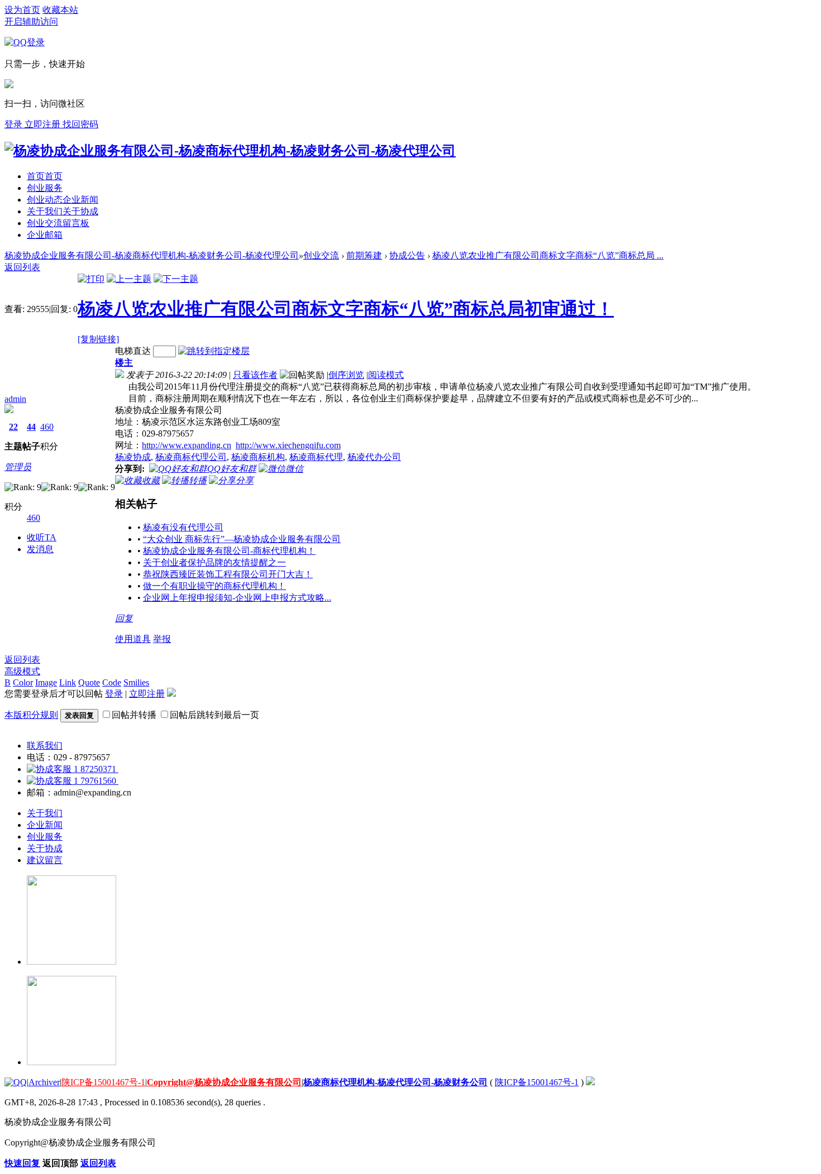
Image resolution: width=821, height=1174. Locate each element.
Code (111, 682)
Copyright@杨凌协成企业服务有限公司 (224, 1082)
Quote (89, 682)
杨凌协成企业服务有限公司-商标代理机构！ (229, 550)
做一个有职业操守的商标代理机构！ (214, 586)
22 (13, 427)
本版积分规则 (31, 715)
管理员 (17, 467)
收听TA (41, 537)
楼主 (124, 362)
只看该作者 (255, 375)
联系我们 (45, 745)
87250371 (98, 769)
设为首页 (22, 10)
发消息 (40, 549)
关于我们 (62, 211)
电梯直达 (133, 351)
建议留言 (45, 860)
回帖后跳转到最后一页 (214, 715)
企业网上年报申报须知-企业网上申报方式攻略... (237, 597)
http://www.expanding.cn (186, 445)
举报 (162, 639)
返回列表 (22, 659)
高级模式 (22, 671)
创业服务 (45, 188)
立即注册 (44, 124)
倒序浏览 (346, 375)
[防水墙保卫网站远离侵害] (590, 1082)
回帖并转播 (134, 715)
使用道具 (133, 639)
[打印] (91, 279)
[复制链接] (98, 339)
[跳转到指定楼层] (214, 351)
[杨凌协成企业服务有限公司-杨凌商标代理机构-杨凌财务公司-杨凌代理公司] (230, 150)
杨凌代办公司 (374, 457)
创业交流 (58, 223)
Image (46, 682)
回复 (124, 618)
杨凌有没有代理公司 (183, 527)
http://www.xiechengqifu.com (288, 445)
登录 (114, 693)
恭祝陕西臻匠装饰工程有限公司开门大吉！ (228, 574)
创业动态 (62, 199)
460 (47, 427)
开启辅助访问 (31, 21)
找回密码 (80, 124)
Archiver (44, 1082)
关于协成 (45, 848)
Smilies (136, 682)
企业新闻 (45, 825)
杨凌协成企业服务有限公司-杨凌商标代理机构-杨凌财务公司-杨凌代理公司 (151, 255)
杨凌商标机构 (258, 457)
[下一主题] (176, 279)
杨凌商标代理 (316, 457)
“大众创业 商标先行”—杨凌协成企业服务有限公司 (242, 539)
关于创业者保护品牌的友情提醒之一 (214, 562)
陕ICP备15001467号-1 (103, 1082)
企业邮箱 (45, 234)
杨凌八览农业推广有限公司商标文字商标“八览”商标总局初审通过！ (346, 309)
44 (31, 427)
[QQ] (15, 1082)
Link (67, 682)
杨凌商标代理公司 (191, 457)
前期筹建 (364, 255)
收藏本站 (60, 10)
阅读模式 (386, 375)
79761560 (98, 780)
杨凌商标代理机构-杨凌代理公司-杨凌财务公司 (395, 1082)
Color (23, 682)
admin (15, 399)
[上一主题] (129, 279)
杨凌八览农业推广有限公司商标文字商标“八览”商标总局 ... (548, 255)
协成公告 (407, 255)
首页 (45, 176)
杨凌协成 (133, 457)
